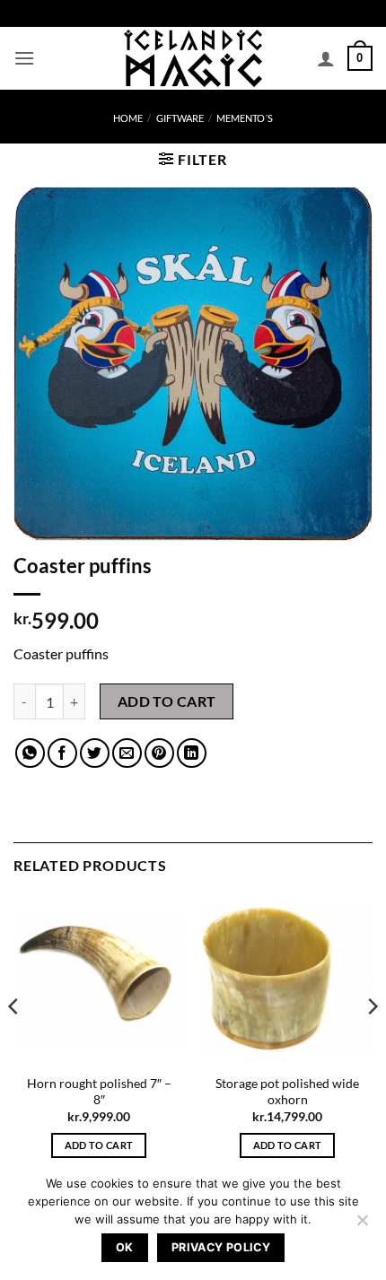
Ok (125, 1247)
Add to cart (167, 701)
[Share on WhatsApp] (30, 753)
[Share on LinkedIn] (191, 753)
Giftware (180, 118)
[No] (362, 1225)
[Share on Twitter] (95, 753)
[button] (24, 58)
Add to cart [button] (99, 1145)
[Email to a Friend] (127, 753)
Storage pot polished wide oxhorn (287, 1091)
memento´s (244, 118)
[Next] (371, 1041)
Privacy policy (220, 1247)
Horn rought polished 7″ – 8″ (99, 1091)
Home (128, 118)
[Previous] (14, 1041)
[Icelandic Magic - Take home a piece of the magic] (193, 58)
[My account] (326, 58)
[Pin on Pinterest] (159, 753)
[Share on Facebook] (62, 753)
